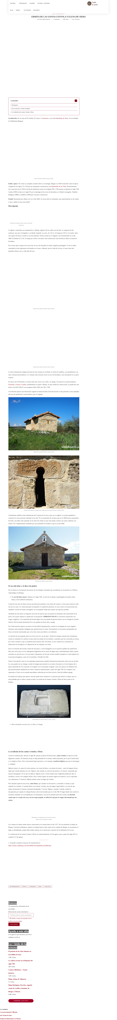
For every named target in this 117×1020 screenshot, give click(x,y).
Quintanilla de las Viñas (58, 186)
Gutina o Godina (21, 384)
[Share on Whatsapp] (42, 24)
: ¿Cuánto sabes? (21, 1000)
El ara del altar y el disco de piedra (21, 108)
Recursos (36, 10)
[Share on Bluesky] (56, 24)
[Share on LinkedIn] (34, 24)
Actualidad (27, 10)
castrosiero (32, 886)
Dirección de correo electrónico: (18, 912)
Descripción (15, 105)
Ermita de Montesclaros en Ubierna (10, 1018)
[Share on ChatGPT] (60, 24)
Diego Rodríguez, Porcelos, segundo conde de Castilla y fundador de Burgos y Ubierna (20, 988)
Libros (18, 10)
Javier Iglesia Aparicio (44, 19)
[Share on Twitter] (28, 24)
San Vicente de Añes (6, 1015)
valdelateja (47, 886)
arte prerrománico (15, 886)
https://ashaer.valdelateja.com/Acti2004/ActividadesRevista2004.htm (29, 845)
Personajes (23, 3)
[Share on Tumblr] (37, 24)
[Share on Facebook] (24, 24)
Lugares (32, 3)
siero (40, 886)
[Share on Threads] (54, 24)
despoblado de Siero (61, 118)
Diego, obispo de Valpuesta (17, 979)
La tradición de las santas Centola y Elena (23, 112)
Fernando (11, 384)
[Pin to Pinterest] (31, 24)
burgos (24, 886)
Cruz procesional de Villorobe (8, 1012)
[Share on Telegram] (45, 24)
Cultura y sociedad (43, 3)
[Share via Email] (63, 24)
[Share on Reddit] (39, 24)
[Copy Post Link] (48, 24)
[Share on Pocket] (51, 24)
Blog (11, 10)
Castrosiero (45, 118)
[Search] (106, 6)
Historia (12, 3)
